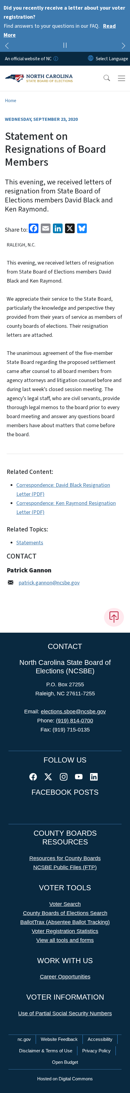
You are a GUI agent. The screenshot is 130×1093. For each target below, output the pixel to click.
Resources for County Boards (65, 858)
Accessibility (100, 1039)
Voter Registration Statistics (65, 931)
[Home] (39, 72)
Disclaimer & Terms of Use (45, 1050)
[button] (103, 78)
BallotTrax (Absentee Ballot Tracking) (65, 922)
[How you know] (55, 58)
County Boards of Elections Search (65, 913)
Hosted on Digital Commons (65, 1078)
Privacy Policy (96, 1050)
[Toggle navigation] (121, 78)
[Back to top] (114, 617)
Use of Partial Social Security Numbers (65, 1013)
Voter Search (65, 904)
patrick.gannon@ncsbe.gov (49, 583)
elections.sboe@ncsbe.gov (73, 712)
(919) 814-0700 (74, 721)
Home (10, 100)
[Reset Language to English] (90, 58)
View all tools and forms (65, 940)
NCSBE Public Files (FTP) (65, 867)
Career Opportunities (65, 977)
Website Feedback (59, 1039)
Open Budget (65, 1062)
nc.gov (24, 1039)
